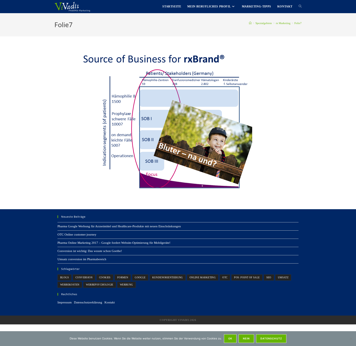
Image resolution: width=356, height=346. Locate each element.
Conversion (84, 277)
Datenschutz (271, 338)
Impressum (64, 302)
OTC (224, 277)
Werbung (126, 284)
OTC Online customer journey (76, 234)
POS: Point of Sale (247, 277)
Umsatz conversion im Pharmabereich (81, 259)
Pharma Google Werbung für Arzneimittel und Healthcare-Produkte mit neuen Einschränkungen (119, 226)
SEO (268, 277)
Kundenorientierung (167, 277)
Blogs (64, 277)
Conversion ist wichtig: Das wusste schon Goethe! (89, 251)
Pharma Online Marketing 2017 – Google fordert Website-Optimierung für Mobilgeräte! (113, 242)
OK (230, 338)
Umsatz (283, 277)
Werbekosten (69, 284)
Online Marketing (203, 277)
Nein (246, 338)
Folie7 (298, 23)
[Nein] (351, 339)
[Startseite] (250, 23)
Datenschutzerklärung (88, 302)
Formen (122, 277)
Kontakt (109, 302)
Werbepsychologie (99, 284)
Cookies (105, 277)
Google (140, 277)
